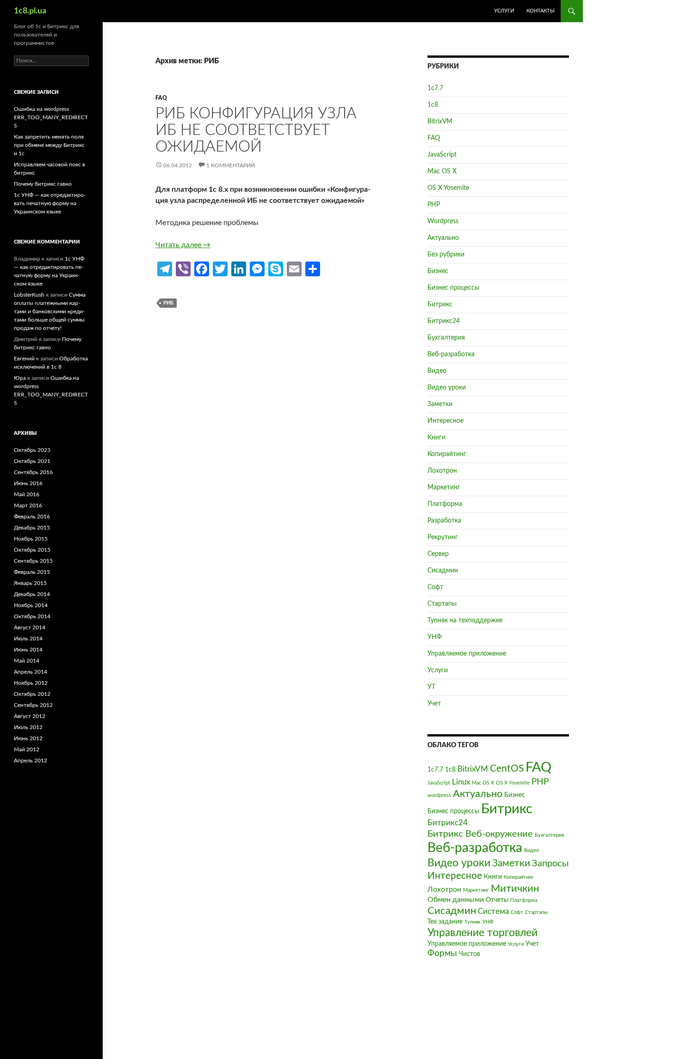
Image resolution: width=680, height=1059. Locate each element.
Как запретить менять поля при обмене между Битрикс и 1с (49, 145)
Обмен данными (455, 899)
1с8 (432, 105)
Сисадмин (442, 570)
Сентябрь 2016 (33, 472)
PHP (433, 204)
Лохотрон (442, 471)
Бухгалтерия (446, 338)
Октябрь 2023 (32, 450)
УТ (431, 687)
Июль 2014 (28, 638)
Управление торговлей (482, 933)
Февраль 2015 (32, 572)
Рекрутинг (442, 537)
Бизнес (437, 271)
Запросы (550, 863)
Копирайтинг (446, 454)
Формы (442, 953)
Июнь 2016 (28, 483)
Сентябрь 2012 (33, 705)
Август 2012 (29, 716)
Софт (435, 587)
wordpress (439, 795)
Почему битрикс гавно (43, 184)
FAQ (161, 98)
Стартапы (442, 604)
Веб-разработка (451, 354)
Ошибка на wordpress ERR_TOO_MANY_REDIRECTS (51, 117)
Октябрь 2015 (32, 550)
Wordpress (442, 221)
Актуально (443, 238)
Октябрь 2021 (32, 461)
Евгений (24, 358)
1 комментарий (230, 165)
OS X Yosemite (448, 188)
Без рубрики (445, 254)
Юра (20, 378)
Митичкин (515, 889)
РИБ (168, 302)
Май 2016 (26, 494)
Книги (436, 437)
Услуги (504, 10)
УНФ (434, 637)
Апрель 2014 (30, 672)
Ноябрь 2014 (31, 605)
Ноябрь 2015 (31, 539)
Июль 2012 (28, 727)
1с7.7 (435, 88)
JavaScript (442, 155)
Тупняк (472, 922)
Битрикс (439, 304)
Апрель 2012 (30, 760)
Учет (434, 703)
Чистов (469, 954)
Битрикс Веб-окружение (480, 834)
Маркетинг (443, 487)
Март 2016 (28, 505)
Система (493, 911)
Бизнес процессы (453, 288)
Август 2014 (29, 627)
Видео (436, 371)
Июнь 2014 (28, 649)
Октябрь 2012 (32, 694)
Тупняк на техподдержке (464, 620)
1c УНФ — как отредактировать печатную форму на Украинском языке (50, 203)
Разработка (444, 520)
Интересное (445, 421)
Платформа (444, 504)
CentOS (507, 768)
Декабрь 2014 (32, 594)
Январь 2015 (30, 583)
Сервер (438, 554)
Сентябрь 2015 (33, 561)
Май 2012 (26, 749)
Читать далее (182, 245)
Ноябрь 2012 (31, 683)
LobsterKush (29, 295)
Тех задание (445, 922)
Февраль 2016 (32, 516)
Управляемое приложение (466, 654)
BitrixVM (439, 121)
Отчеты (497, 900)
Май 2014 (26, 660)
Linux (461, 782)
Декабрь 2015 (32, 527)
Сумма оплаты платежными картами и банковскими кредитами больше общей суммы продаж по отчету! (50, 311)
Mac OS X (442, 171)
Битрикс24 (443, 321)
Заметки (439, 404)
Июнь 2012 (28, 738)
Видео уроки (446, 387)
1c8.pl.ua (30, 11)
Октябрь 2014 (32, 616)
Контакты (540, 10)
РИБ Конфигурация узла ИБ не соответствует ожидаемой (256, 130)
